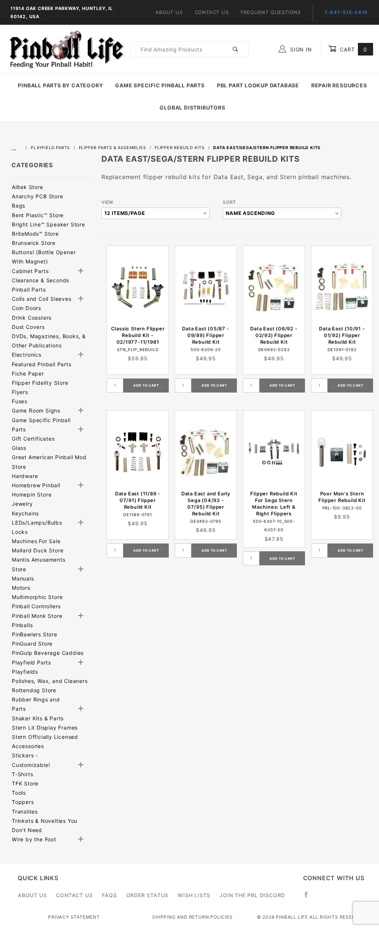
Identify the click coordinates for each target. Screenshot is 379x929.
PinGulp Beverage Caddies (48, 653)
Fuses (19, 401)
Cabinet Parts (30, 271)
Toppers (23, 802)
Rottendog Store (34, 690)
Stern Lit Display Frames (45, 727)
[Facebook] (309, 897)
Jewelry (22, 504)
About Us (168, 12)
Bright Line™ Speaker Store (48, 224)
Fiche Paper (28, 373)
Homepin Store (31, 494)
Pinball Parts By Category (60, 85)
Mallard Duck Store (37, 550)
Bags (18, 205)
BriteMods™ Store (35, 233)
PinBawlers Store (34, 634)
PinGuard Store (32, 643)
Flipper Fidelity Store (40, 383)
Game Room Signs (36, 410)
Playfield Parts (31, 662)
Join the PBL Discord (252, 895)
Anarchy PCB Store (37, 196)
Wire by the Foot (34, 839)
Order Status (147, 895)
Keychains (25, 513)
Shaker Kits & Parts (38, 718)
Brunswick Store (34, 243)
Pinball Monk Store (37, 616)
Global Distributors (192, 107)
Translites (25, 811)
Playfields (25, 672)
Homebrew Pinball (36, 485)
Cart (352, 49)
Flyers (20, 392)
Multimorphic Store (37, 597)
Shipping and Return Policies (192, 917)
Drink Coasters (31, 317)
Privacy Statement (74, 917)
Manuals (23, 578)
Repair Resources (339, 85)
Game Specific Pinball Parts (160, 85)
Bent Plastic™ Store (38, 215)
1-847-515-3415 (346, 12)
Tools (19, 793)
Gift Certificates (33, 438)
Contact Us (212, 12)
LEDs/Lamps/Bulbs (37, 522)
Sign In (300, 49)
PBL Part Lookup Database (258, 85)
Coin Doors (26, 308)
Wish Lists (194, 895)
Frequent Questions (271, 12)
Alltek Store (27, 187)
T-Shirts (22, 774)
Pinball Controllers (36, 606)
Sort (229, 202)
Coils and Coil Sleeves (41, 299)
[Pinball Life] (65, 49)
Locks (20, 532)
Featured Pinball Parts (41, 364)
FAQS (109, 895)
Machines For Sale (36, 541)
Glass (19, 448)
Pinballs (22, 625)
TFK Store (25, 783)
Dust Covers (28, 327)
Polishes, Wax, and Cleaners (50, 681)
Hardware (25, 476)
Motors (21, 588)
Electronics (26, 354)
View (107, 202)
